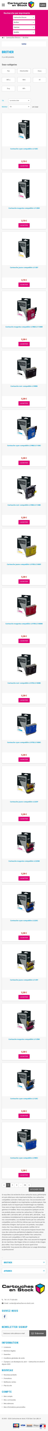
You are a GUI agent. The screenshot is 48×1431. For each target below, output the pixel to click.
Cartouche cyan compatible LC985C (24, 1158)
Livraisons (7, 1347)
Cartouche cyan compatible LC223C (24, 920)
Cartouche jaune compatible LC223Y (24, 802)
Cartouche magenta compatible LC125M (24, 1039)
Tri (3, 101)
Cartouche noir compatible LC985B (24, 386)
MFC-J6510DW (12, 1215)
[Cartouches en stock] (21, 5)
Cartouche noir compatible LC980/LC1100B (24, 505)
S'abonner (39, 1333)
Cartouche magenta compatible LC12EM (24, 208)
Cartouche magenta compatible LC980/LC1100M (24, 327)
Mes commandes (10, 1400)
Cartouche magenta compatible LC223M (24, 861)
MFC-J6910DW (35, 1215)
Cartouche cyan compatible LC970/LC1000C (24, 742)
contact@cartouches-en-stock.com (21, 1303)
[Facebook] (4, 1316)
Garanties (7, 1354)
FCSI (27, 1419)
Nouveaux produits (10, 1375)
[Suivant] (29, 1185)
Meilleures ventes (10, 1382)
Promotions (8, 1378)
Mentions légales (10, 1351)
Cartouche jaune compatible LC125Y (24, 980)
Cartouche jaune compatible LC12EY (24, 267)
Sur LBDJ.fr (37, 1419)
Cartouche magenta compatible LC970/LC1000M (24, 624)
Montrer (4, 107)
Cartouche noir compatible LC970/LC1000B (24, 683)
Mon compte (8, 1396)
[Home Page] (2, 38)
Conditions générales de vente (14, 1358)
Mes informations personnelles (14, 1407)
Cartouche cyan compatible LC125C (24, 1099)
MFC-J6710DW (23, 1215)
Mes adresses (9, 1403)
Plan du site (8, 1385)
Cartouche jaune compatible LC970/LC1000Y (24, 564)
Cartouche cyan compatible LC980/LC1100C (24, 445)
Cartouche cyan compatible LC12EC (24, 149)
